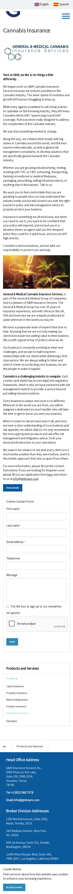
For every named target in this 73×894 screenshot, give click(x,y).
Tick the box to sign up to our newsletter (36, 606)
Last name (13, 525)
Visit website (12, 487)
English (44, 4)
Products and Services (22, 668)
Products (12, 678)
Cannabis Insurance (17, 713)
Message (11, 575)
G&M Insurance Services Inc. (12, 16)
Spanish (63, 4)
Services (11, 721)
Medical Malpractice (17, 699)
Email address (15, 542)
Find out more (12, 874)
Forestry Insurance (16, 706)
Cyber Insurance (15, 686)
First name (13, 509)
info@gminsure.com (26, 479)
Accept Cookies (14, 887)
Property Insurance (16, 693)
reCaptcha (13, 613)
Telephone (13, 558)
